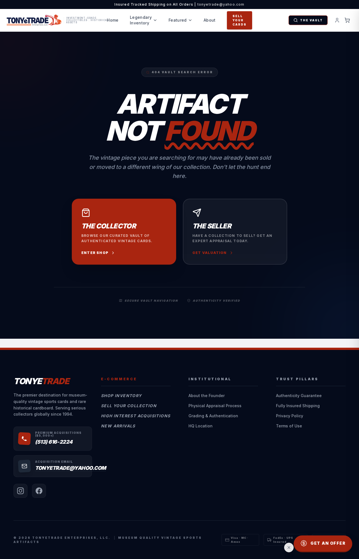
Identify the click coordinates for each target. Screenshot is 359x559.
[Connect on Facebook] (39, 491)
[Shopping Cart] (347, 20)
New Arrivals (118, 425)
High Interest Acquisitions (135, 415)
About (210, 20)
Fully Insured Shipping (298, 405)
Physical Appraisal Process (214, 405)
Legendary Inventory (141, 20)
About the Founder (206, 395)
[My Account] (337, 20)
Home (112, 20)
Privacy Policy (289, 415)
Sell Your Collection (129, 405)
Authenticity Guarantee (299, 395)
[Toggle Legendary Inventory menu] (155, 20)
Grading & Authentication (213, 415)
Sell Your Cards (240, 20)
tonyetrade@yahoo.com (221, 4)
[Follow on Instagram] (20, 491)
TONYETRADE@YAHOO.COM (70, 468)
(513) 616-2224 (54, 442)
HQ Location (200, 425)
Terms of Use (289, 425)
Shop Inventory (121, 395)
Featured (178, 20)
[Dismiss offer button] (289, 547)
